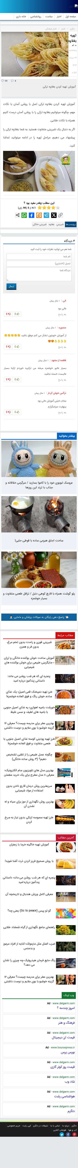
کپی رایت (26, 1125)
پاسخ (60, 314)
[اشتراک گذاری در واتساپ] (24, 215)
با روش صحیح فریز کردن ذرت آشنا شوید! (29, 861)
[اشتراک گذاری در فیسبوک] (31, 215)
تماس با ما (55, 1125)
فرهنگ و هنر (66, 1022)
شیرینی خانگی (40, 224)
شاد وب (70, 1081)
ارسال (11, 286)
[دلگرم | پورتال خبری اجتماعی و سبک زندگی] (73, 6)
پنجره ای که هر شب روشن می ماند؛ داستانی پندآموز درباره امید (29, 879)
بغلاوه (51, 224)
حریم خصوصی (13, 1125)
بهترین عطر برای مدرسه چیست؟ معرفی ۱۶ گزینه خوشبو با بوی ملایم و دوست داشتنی (29, 979)
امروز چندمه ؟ (66, 1008)
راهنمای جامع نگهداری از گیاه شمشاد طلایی (29, 927)
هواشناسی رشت (64, 1096)
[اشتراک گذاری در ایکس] (54, 215)
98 (6, 81)
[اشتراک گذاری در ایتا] (39, 215)
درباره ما (65, 1125)
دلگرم (71, 1111)
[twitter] (61, 1134)
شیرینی (60, 224)
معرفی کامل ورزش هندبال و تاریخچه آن (29, 894)
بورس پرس (68, 1052)
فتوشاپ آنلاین (59, 1130)
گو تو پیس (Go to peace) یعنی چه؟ (29, 910)
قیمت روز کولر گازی (62, 1066)
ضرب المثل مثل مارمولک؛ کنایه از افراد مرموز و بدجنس (29, 946)
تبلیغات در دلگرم (40, 1125)
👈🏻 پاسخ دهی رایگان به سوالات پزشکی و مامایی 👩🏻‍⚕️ (39, 617)
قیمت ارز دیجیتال (63, 1037)
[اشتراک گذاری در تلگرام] (46, 215)
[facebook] (68, 1134)
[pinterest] (74, 1134)
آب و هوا (72, 1130)
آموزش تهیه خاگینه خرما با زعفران (29, 844)
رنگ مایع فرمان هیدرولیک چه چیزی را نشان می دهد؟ (29, 962)
